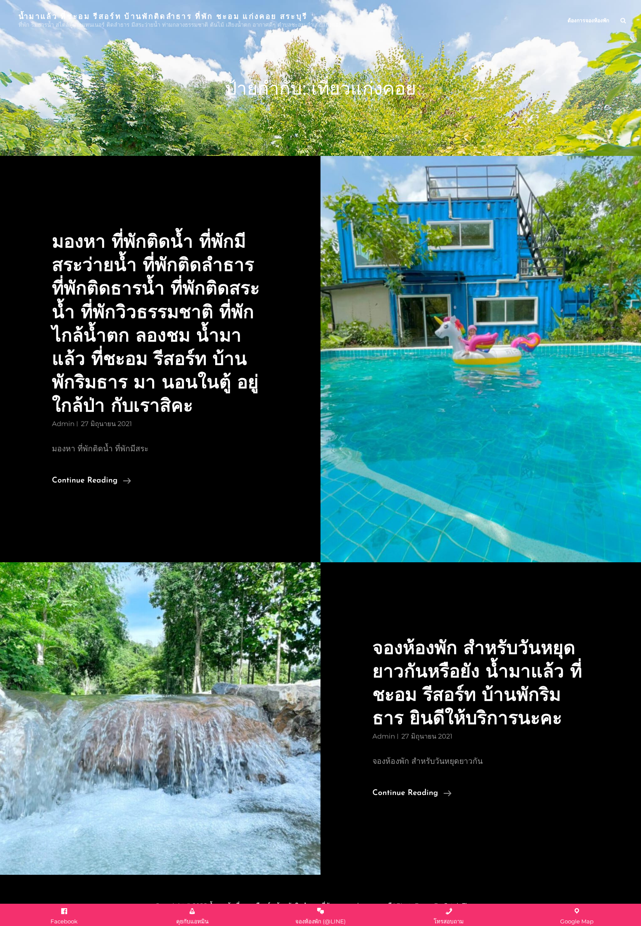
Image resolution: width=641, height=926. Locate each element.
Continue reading (91, 481)
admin (63, 424)
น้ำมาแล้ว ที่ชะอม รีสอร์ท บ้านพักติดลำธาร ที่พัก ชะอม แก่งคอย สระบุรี (163, 16)
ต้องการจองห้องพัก (588, 20)
